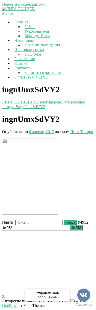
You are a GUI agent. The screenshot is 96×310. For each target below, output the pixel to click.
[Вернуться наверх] (3, 296)
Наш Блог (33, 54)
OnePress (9, 305)
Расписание (24, 59)
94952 (83, 222)
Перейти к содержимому (23, 4)
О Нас (30, 26)
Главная (21, 22)
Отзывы (21, 63)
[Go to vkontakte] (83, 295)
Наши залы (24, 40)
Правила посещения (42, 45)
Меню (7, 13)
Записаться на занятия (44, 72)
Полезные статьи (29, 49)
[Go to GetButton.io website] (84, 304)
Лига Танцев (81, 132)
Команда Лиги (37, 36)
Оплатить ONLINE (31, 77)
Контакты (22, 68)
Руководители (37, 31)
